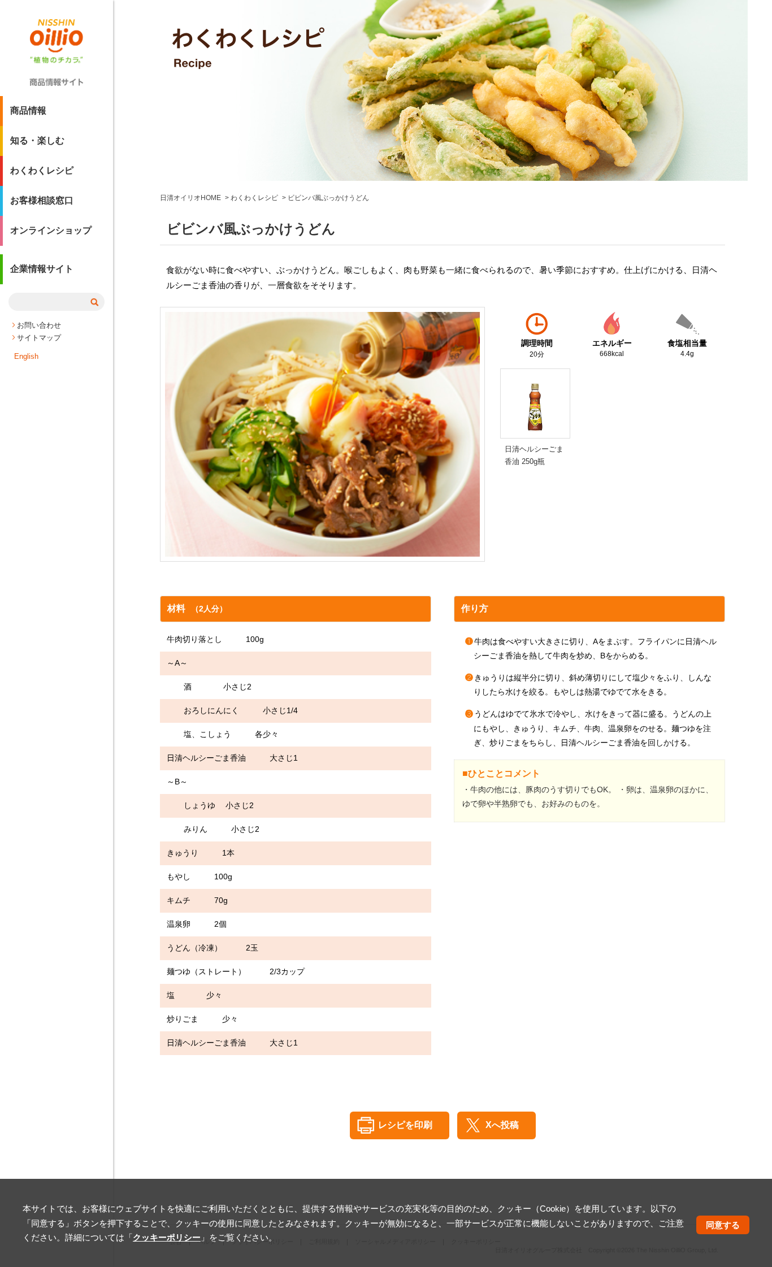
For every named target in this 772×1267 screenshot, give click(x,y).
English (26, 356)
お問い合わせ (39, 325)
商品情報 (28, 110)
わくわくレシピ (41, 170)
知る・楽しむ (37, 140)
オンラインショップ (51, 230)
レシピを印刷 (405, 1125)
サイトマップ (39, 337)
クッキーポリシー (167, 1237)
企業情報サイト (41, 269)
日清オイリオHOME (190, 198)
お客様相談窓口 (41, 200)
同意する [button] (723, 1224)
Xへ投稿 (502, 1125)
